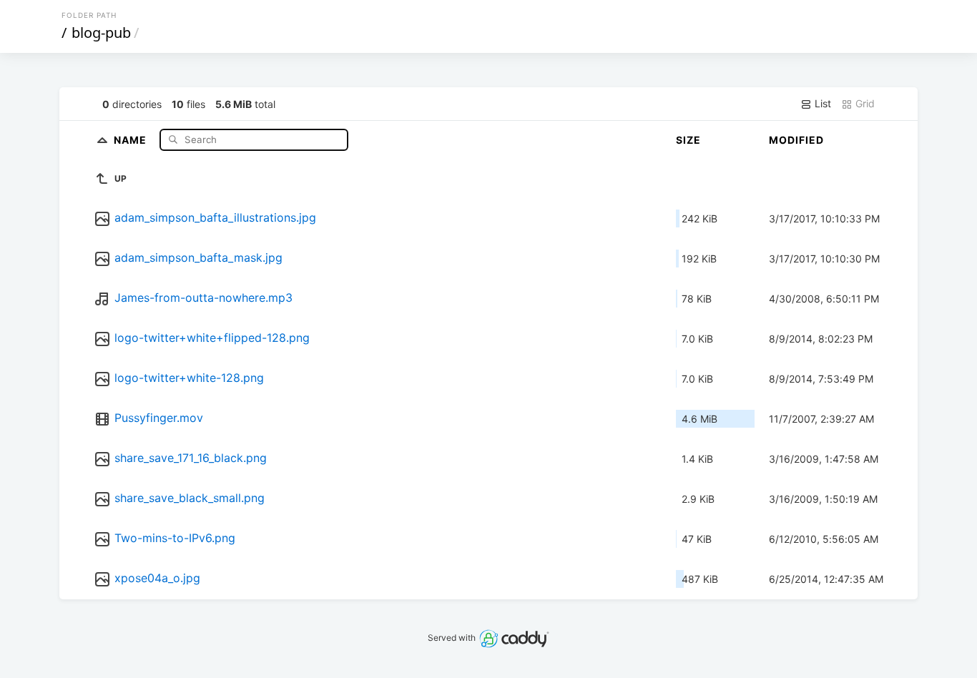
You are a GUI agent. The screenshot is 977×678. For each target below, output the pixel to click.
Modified (796, 140)
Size (688, 140)
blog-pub (101, 32)
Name (131, 139)
